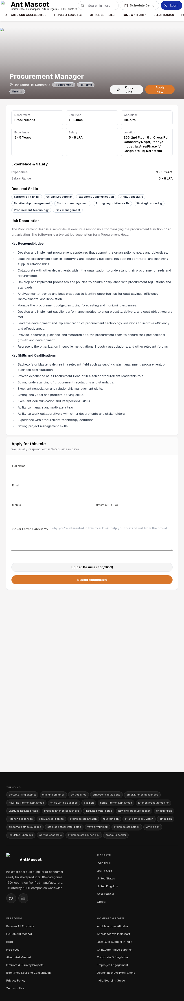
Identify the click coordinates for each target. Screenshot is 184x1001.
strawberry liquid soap (106, 794)
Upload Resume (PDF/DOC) (92, 567)
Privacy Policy (15, 980)
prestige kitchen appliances (61, 810)
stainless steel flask (127, 827)
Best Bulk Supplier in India (114, 941)
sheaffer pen (164, 810)
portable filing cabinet (22, 794)
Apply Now (160, 90)
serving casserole (50, 835)
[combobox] (101, 5)
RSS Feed (13, 949)
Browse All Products (20, 926)
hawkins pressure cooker (134, 810)
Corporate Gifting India (112, 957)
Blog (9, 941)
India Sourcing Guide (111, 980)
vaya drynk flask (97, 827)
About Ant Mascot (18, 957)
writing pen (153, 827)
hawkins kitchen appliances (26, 802)
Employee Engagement (112, 965)
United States (106, 878)
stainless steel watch (83, 818)
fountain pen (111, 818)
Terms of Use (15, 988)
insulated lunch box (21, 835)
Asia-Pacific (105, 894)
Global (101, 901)
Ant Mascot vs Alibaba (112, 926)
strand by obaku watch (139, 818)
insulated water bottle (98, 810)
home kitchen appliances (116, 802)
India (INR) (104, 863)
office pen (166, 818)
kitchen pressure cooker (153, 802)
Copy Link (129, 90)
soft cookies (78, 794)
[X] (11, 898)
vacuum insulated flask (23, 810)
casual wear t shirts (51, 818)
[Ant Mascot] (6, 5)
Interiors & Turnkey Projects (25, 965)
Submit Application (92, 580)
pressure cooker (116, 835)
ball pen (89, 802)
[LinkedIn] (23, 898)
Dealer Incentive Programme (116, 972)
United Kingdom (107, 886)
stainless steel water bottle (64, 827)
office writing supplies (64, 802)
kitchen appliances (21, 818)
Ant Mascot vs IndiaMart (113, 934)
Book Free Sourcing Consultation (28, 972)
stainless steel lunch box (83, 835)
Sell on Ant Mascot (19, 934)
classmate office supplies (25, 827)
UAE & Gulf (104, 871)
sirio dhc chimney (53, 794)
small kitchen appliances (142, 794)
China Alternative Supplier (114, 949)
